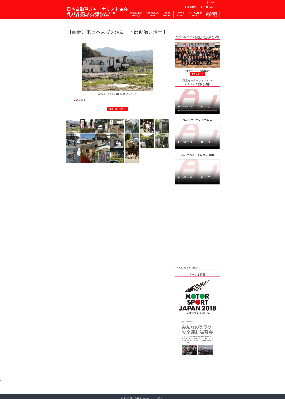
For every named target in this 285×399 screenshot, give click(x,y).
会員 (167, 14)
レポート (180, 14)
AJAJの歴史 (195, 14)
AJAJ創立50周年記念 (212, 14)
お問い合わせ (210, 7)
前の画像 (81, 100)
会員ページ (213, 2)
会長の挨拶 (136, 14)
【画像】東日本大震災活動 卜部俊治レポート (117, 32)
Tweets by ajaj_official (187, 267)
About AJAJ (152, 14)
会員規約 (191, 7)
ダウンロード (197, 74)
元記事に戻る (117, 108)
